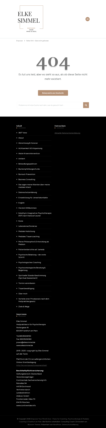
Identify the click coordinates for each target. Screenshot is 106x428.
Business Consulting (26, 179)
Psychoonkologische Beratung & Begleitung (31, 269)
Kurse (20, 221)
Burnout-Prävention (26, 174)
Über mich (22, 293)
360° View (22, 133)
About (21, 138)
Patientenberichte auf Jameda (31, 249)
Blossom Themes (34, 425)
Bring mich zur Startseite (53, 93)
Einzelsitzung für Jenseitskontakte (33, 197)
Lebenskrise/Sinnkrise (27, 226)
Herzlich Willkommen (27, 208)
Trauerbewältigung (26, 288)
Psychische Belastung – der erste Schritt (32, 256)
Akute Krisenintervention (29, 153)
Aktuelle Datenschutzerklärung (67, 133)
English (21, 203)
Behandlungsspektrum (27, 164)
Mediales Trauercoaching (28, 236)
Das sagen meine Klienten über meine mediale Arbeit (34, 185)
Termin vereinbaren (26, 283)
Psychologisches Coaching (29, 262)
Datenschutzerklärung (27, 192)
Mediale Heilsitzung (26, 231)
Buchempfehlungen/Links (29, 169)
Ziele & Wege (23, 306)
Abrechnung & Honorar (28, 143)
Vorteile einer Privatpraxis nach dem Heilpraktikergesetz (33, 300)
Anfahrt (21, 159)
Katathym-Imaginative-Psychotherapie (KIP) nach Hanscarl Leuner (34, 214)
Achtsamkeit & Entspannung (30, 148)
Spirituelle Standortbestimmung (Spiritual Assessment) (32, 276)
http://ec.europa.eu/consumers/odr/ (31, 365)
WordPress (57, 425)
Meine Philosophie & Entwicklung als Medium (33, 243)
